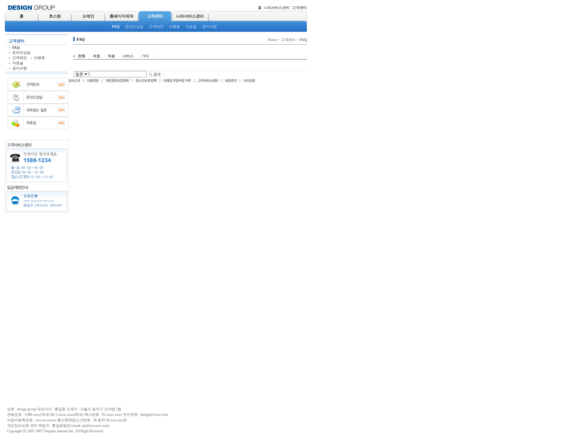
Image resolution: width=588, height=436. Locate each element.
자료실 (191, 26)
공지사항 (209, 26)
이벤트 (174, 26)
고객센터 (299, 8)
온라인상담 (134, 26)
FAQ (115, 26)
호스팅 (55, 16)
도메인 (88, 16)
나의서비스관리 (277, 8)
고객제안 (156, 26)
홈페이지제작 (122, 16)
